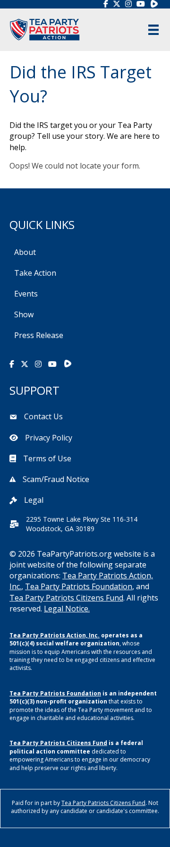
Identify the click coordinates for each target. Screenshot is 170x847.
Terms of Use (47, 458)
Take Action (35, 273)
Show (24, 314)
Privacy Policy (48, 437)
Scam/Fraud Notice (56, 479)
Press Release (38, 335)
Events (26, 293)
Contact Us (43, 416)
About (25, 252)
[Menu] (153, 30)
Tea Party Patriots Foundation (78, 586)
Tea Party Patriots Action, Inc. (54, 635)
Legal (33, 500)
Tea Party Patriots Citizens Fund (66, 598)
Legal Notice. (67, 608)
